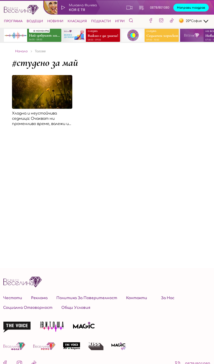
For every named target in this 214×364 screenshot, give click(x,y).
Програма (13, 21)
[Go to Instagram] (161, 21)
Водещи (35, 21)
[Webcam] (129, 7)
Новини (55, 21)
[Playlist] (141, 7)
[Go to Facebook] (151, 21)
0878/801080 (159, 7)
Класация (77, 21)
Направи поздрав (191, 7)
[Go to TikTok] (172, 21)
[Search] (131, 20)
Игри (120, 21)
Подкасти (101, 21)
